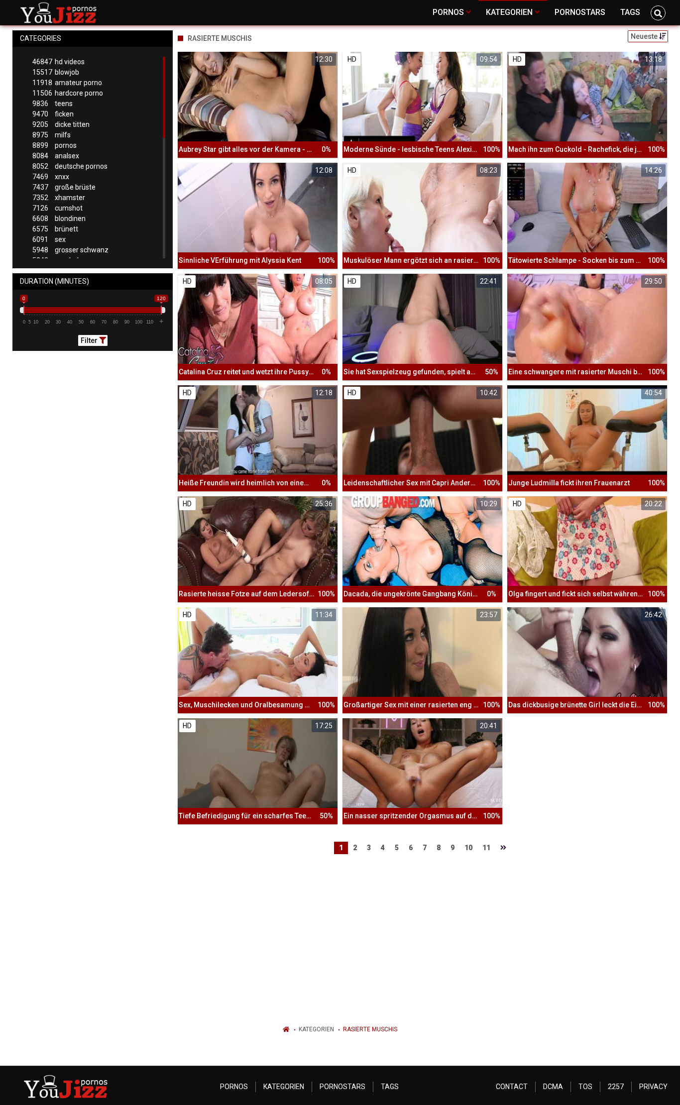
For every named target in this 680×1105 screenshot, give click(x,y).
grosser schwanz (70, 250)
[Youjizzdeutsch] (60, 12)
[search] (658, 12)
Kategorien (316, 1029)
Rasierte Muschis (370, 1029)
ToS (585, 1087)
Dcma (553, 1087)
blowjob (55, 72)
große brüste (64, 187)
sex (49, 239)
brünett (55, 229)
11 (486, 848)
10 (468, 848)
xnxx (50, 177)
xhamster (58, 198)
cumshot (57, 208)
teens (52, 104)
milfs (51, 135)
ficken (53, 114)
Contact (512, 1087)
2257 (616, 1087)
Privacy (653, 1087)
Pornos (234, 1087)
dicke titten (61, 124)
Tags (390, 1087)
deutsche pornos (70, 166)
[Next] (503, 848)
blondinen (59, 218)
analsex (55, 156)
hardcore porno (67, 93)
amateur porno (67, 83)
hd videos (58, 62)
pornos (54, 145)
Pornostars (342, 1087)
